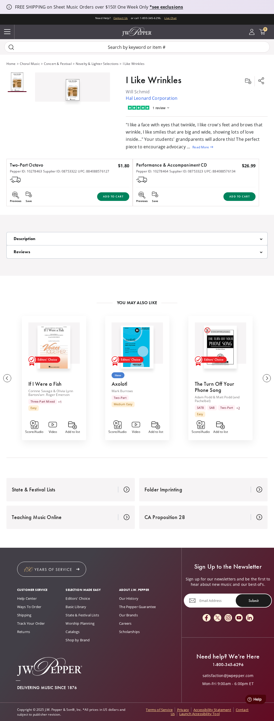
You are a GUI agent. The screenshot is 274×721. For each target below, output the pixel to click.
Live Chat (170, 18)
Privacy (183, 709)
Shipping (24, 615)
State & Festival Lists (82, 615)
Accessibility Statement (212, 709)
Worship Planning (80, 623)
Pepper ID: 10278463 (26, 171)
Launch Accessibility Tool (199, 713)
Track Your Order (31, 623)
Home (11, 63)
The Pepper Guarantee (137, 606)
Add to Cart (113, 196)
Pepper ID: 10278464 (152, 171)
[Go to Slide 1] (17, 82)
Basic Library (76, 606)
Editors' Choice (78, 598)
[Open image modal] (72, 92)
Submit (253, 600)
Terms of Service (159, 709)
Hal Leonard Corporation (151, 98)
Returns (23, 631)
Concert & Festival (58, 63)
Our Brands (128, 615)
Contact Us (120, 18)
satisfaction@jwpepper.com (228, 676)
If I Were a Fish (45, 383)
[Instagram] (228, 618)
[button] (72, 88)
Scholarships (129, 631)
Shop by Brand (78, 640)
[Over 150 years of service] (51, 569)
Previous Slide (7, 378)
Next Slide (267, 378)
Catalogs (72, 631)
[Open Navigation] (7, 32)
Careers (125, 623)
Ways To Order (29, 606)
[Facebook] (207, 618)
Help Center (27, 598)
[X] (217, 618)
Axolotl (119, 383)
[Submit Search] (11, 47)
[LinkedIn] (249, 618)
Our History (128, 598)
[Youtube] (239, 618)
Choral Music (30, 63)
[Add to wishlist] (248, 81)
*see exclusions (166, 7)
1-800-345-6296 (227, 664)
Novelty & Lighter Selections (97, 63)
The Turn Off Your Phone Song (214, 386)
